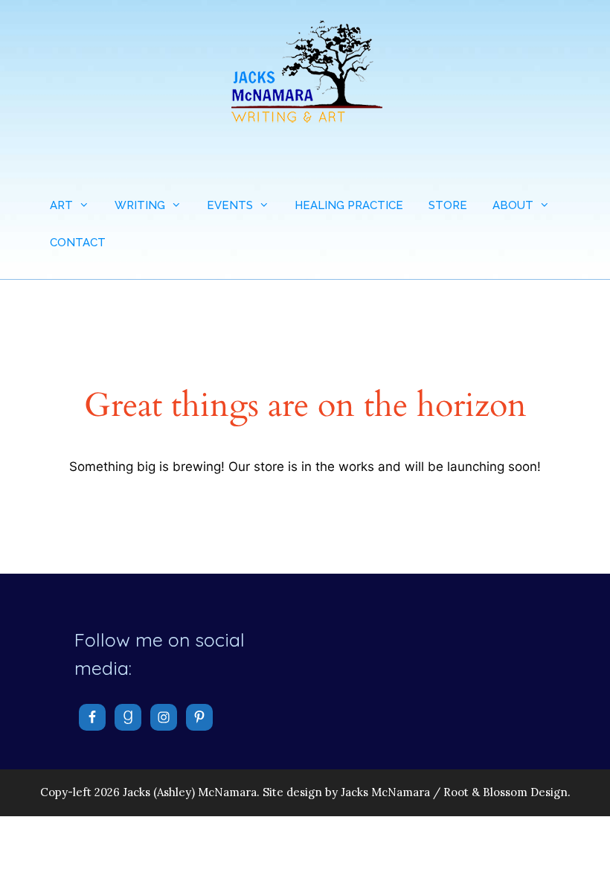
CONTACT (78, 242)
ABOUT (512, 205)
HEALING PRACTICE (349, 205)
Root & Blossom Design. (507, 792)
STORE (447, 205)
